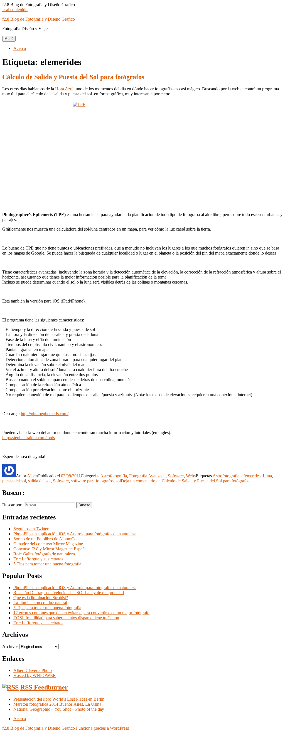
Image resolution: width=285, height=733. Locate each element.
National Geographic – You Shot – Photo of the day (58, 709)
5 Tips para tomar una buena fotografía (47, 564)
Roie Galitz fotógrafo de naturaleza (44, 553)
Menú (8, 39)
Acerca (19, 48)
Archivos (10, 646)
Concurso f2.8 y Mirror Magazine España (50, 548)
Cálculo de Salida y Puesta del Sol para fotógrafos (73, 77)
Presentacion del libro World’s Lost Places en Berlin (58, 699)
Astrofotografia (113, 475)
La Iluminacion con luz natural (40, 602)
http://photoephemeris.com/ (44, 413)
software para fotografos (92, 480)
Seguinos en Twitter (30, 528)
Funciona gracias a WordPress (102, 728)
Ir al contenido (15, 9)
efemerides (251, 475)
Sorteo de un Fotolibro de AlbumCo (45, 538)
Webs (191, 475)
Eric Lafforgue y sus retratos (38, 559)
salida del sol (39, 480)
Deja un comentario (185, 480)
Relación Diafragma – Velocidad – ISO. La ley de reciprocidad (68, 592)
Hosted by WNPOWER (34, 675)
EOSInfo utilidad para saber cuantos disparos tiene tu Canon (66, 617)
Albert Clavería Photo (32, 670)
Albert (32, 475)
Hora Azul (64, 88)
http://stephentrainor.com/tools (28, 437)
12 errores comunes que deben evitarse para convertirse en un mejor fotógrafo (81, 612)
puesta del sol (14, 480)
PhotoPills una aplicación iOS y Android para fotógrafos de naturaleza (74, 533)
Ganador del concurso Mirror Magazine (48, 543)
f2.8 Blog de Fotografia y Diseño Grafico (38, 19)
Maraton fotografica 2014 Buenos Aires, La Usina (57, 704)
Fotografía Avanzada (147, 475)
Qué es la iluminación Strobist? (40, 597)
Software (176, 475)
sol (118, 480)
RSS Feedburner (44, 687)
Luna (267, 475)
